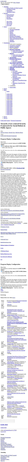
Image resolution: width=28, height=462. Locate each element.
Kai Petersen (10, 386)
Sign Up (3, 460)
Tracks (5, 26)
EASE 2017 (9, 107)
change (14, 297)
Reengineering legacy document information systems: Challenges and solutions (15, 311)
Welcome (9, 304)
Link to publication (11, 320)
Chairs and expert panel (18, 51)
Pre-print (21, 335)
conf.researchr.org (7, 430)
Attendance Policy (11, 12)
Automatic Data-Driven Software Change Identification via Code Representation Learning (17, 358)
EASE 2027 (9, 94)
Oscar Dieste (22, 347)
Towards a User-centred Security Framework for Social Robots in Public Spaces (17, 323)
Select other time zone (7, 147)
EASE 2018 (9, 106)
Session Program (5, 292)
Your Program (10, 16)
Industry (11, 33)
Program (6, 13)
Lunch (8, 352)
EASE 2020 (9, 103)
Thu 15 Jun (9, 24)
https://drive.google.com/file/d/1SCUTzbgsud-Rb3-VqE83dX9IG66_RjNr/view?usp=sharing (13, 214)
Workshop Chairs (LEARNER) (17, 78)
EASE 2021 (9, 102)
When (2, 166)
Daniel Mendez (10, 363)
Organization (7, 42)
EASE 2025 (9, 96)
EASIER (12, 30)
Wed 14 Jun (9, 22)
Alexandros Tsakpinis (12, 385)
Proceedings (9, 18)
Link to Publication (5, 209)
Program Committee (17, 52)
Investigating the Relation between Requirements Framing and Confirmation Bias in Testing (16, 340)
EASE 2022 (9, 100)
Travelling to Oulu (11, 9)
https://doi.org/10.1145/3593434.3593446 (10, 218)
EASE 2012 (9, 114)
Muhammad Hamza (11, 374)
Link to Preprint (4, 212)
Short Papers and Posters (15, 37)
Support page (3, 431)
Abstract (3, 171)
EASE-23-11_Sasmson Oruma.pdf (11, 224)
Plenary (11, 32)
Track (2, 134)
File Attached (22, 350)
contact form (3, 427)
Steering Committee (14, 46)
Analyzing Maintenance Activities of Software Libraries (15, 381)
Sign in (5, 116)
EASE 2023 (3, 120)
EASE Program (10, 14)
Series (8, 91)
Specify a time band (19, 162)
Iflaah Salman (17, 364)
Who (2, 131)
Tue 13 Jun (9, 21)
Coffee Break (10, 396)
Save (2, 163)
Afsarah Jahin (10, 343)
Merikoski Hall (20, 168)
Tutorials (12, 40)
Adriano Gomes (11, 405)
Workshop (12, 41)
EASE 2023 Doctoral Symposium (9, 135)
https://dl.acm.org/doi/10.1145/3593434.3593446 (12, 210)
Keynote (9, 17)
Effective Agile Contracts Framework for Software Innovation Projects (16, 402)
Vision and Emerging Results (16, 38)
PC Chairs (15, 60)
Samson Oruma (4, 132)
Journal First (12, 34)
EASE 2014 (9, 111)
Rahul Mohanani (18, 317)
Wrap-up (9, 415)
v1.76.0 (14, 430)
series (8, 120)
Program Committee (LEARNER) (17, 73)
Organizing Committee (15, 45)
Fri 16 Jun (9, 25)
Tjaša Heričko (10, 361)
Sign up (5, 118)
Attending (6, 6)
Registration (9, 10)
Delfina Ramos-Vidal (12, 315)
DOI (2, 217)
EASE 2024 (9, 98)
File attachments (4, 220)
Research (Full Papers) (15, 36)
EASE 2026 (9, 95)
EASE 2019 (9, 104)
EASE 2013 (9, 112)
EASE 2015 (9, 110)
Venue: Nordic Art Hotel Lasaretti (14, 8)
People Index (13, 87)
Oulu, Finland (16, 2)
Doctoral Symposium (15, 29)
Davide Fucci (12, 132)
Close (2, 165)
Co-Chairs (15, 71)
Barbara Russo (19, 132)
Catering (9, 302)
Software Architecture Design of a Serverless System (15, 370)
